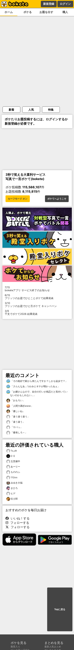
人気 (31, 109)
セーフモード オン (17, 198)
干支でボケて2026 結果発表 (21, 312)
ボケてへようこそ (56, 198)
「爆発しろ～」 (18, 432)
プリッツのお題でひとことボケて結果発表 (29, 297)
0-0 (13, 455)
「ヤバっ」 (16, 427)
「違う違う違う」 (20, 416)
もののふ (15, 471)
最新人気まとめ (52, 646)
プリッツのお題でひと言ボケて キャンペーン (31, 305)
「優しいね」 (17, 411)
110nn (14, 477)
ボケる (27, 12)
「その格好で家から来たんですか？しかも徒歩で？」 (38, 381)
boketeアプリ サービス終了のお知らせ (27, 289)
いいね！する (19, 518)
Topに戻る (59, 609)
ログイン (65, 3)
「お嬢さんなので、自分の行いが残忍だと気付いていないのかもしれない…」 (38, 393)
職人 (65, 12)
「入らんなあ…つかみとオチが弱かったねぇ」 (35, 386)
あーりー (15, 466)
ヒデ (13, 493)
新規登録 (48, 3)
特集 (51, 109)
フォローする (18, 523)
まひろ (14, 488)
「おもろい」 (17, 400)
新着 (11, 109)
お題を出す (46, 12)
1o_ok (14, 450)
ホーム (9, 12)
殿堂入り (15, 646)
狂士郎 (14, 498)
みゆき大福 (16, 482)
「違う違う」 (17, 421)
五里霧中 (15, 461)
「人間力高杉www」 (21, 405)
